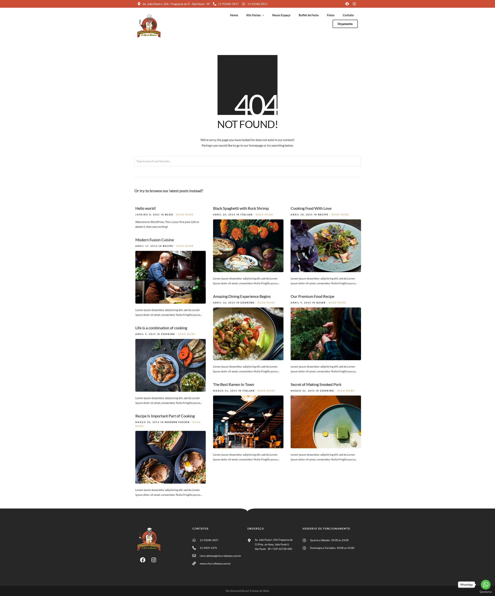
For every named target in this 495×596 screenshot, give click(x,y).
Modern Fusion (177, 422)
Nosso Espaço (281, 15)
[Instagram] (153, 559)
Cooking (248, 302)
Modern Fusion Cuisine (154, 239)
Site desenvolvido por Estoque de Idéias (247, 590)
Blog (169, 214)
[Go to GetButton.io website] (486, 592)
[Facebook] (142, 559)
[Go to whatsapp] (486, 584)
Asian (321, 302)
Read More (185, 214)
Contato (348, 15)
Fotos (331, 15)
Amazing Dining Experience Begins (242, 296)
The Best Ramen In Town (233, 384)
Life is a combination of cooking (161, 327)
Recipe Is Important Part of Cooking (165, 415)
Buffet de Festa (309, 15)
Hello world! (145, 208)
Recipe (323, 214)
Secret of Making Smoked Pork (316, 384)
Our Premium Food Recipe (312, 296)
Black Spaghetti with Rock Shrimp (241, 208)
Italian (247, 214)
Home (234, 15)
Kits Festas (253, 15)
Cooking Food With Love (311, 208)
